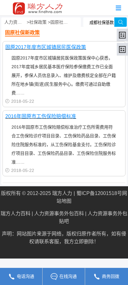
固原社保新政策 (59, 22)
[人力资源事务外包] (37, 6)
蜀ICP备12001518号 (99, 193)
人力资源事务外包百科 (59, 213)
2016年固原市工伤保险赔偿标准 (40, 116)
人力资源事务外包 (14, 22)
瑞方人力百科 (15, 213)
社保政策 (38, 22)
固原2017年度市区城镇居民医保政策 (45, 47)
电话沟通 (25, 276)
